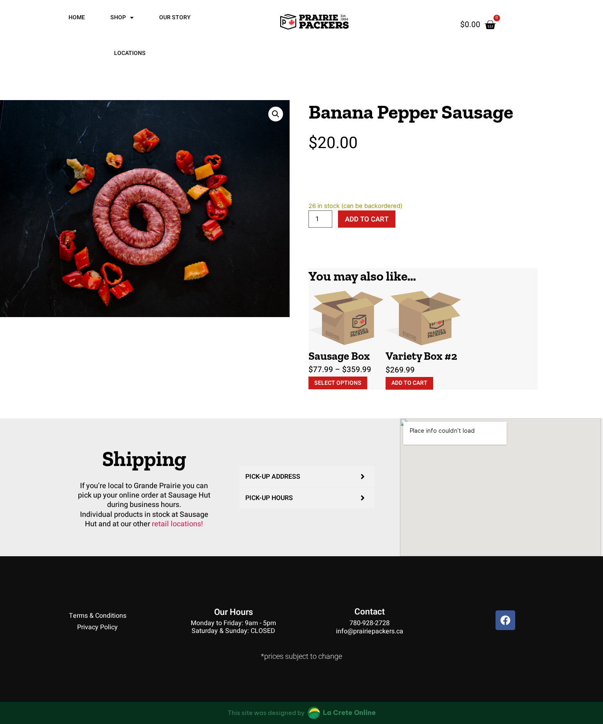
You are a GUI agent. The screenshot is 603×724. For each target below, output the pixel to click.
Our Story (175, 17)
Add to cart (366, 219)
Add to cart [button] (409, 383)
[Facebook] (505, 620)
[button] (275, 114)
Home (77, 17)
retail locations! (177, 524)
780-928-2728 (369, 623)
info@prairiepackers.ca (369, 631)
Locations (130, 53)
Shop (118, 17)
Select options (337, 383)
